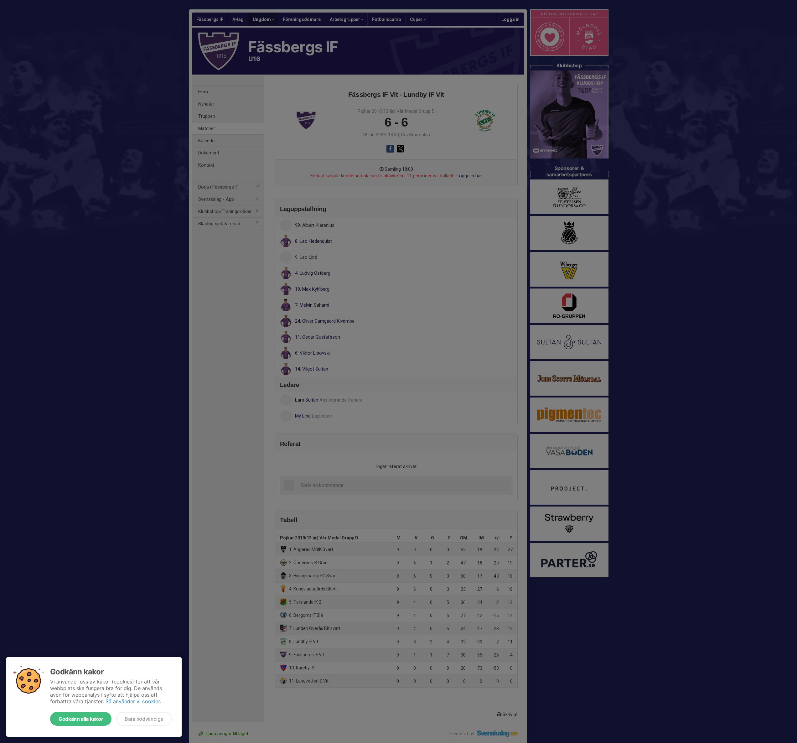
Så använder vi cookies (133, 701)
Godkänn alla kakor (81, 719)
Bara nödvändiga (144, 719)
